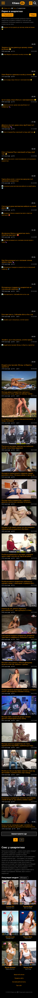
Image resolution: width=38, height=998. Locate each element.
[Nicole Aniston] (10, 953)
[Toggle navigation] (3, 3)
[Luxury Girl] (10, 892)
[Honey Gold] (28, 953)
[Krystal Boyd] (28, 892)
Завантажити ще (19, 834)
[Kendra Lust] (10, 923)
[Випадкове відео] (30, 3)
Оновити (24, 878)
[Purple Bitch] (28, 923)
